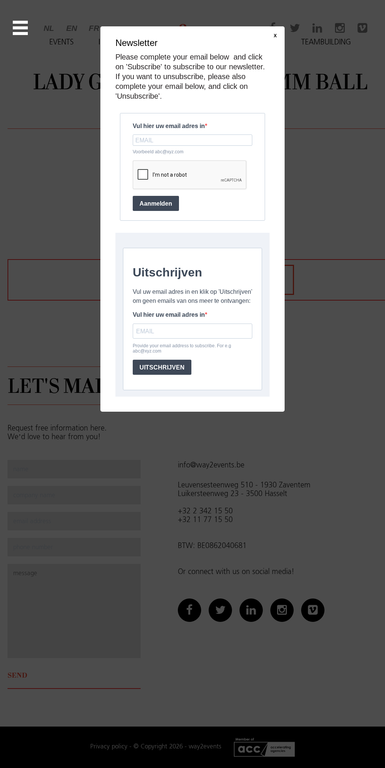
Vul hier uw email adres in (169, 126)
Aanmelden (155, 203)
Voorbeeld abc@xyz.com (158, 151)
